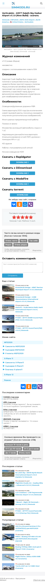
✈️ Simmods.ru (21, 3)
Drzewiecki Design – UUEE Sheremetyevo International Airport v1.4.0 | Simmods (26, 299)
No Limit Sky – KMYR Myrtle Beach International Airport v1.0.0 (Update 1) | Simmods (28, 475)
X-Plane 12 (8, 375)
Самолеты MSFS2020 (15, 346)
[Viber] (30, 204)
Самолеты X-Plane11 (14, 363)
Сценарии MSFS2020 (14, 350)
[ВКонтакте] (13, 204)
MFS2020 (8, 342)
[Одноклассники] (19, 204)
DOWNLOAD (22, 195)
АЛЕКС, (10, 426)
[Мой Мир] (25, 204)
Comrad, (11, 397)
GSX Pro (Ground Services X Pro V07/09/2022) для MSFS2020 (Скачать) (27, 528)
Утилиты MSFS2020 (14, 353)
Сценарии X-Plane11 (14, 366)
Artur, (10, 409)
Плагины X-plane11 (13, 370)
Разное (7, 380)
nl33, (9, 402)
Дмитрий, (11, 419)
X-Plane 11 (8, 359)
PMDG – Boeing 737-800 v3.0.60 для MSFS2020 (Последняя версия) (28, 539)
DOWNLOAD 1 (22, 162)
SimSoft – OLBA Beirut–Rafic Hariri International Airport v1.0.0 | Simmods (29, 309)
